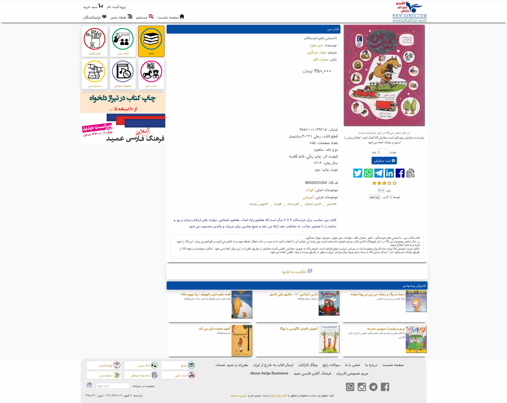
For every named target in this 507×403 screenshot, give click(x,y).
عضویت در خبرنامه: (143, 386)
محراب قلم (320, 59)
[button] (116, 6)
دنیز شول (316, 45)
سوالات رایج (331, 364)
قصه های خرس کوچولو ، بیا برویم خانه (206, 294)
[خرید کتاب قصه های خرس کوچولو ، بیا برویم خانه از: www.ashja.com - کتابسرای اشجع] (241, 306)
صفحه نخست (392, 364)
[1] (374, 182)
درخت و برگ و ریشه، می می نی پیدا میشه (378, 294)
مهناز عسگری (316, 52)
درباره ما (371, 364)
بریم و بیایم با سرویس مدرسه (386, 328)
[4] (389, 182)
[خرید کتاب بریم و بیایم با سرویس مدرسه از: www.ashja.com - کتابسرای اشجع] (416, 340)
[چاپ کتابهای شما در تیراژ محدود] (123, 102)
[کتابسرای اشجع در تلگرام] (373, 387)
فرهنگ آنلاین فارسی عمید (312, 373)
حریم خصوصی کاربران (352, 373)
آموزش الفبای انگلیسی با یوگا (299, 328)
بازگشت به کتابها (295, 271)
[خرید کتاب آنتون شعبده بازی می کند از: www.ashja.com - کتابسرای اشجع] (241, 340)
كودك (309, 189)
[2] (379, 182)
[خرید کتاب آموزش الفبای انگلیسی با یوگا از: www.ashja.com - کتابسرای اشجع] (329, 340)
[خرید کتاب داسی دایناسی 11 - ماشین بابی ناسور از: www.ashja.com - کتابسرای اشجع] (329, 306)
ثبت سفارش (383, 160)
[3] (384, 182)
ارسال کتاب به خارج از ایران (273, 364)
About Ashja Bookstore (269, 373)
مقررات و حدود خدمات (231, 364)
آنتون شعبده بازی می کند (215, 328)
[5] (394, 182)
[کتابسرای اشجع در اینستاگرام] (361, 387)
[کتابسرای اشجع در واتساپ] (350, 387)
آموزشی (308, 197)
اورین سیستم (238, 395)
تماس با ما (352, 364)
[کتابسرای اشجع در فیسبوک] (385, 387)
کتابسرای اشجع (278, 395)
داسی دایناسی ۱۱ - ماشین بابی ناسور (294, 294)
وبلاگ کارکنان (308, 364)
